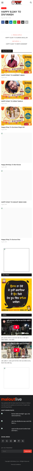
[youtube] (14, 441)
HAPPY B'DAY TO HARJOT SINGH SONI (13, 202)
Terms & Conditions (16, 464)
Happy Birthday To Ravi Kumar (11, 164)
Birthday (4, 8)
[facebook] (2, 441)
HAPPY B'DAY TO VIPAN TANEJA (12, 101)
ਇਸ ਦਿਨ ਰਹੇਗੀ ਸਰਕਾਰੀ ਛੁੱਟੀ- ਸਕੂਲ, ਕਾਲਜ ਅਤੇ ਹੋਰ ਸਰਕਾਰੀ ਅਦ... (21, 414)
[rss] (22, 441)
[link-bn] (16, 260)
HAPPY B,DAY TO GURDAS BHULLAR (16, 37)
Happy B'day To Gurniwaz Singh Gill (12, 127)
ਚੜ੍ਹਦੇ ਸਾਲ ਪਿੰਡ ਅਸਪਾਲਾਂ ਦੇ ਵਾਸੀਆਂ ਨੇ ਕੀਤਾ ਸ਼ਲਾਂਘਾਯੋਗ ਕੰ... (21, 429)
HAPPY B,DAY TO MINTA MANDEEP (16, 44)
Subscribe (27, 451)
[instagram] (10, 441)
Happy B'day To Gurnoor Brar (10, 239)
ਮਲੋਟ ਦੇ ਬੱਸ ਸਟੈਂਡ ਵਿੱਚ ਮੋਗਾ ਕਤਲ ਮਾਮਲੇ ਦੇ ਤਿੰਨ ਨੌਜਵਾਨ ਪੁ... (21, 422)
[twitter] (6, 441)
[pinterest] (18, 441)
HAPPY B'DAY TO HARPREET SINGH (13, 75)
